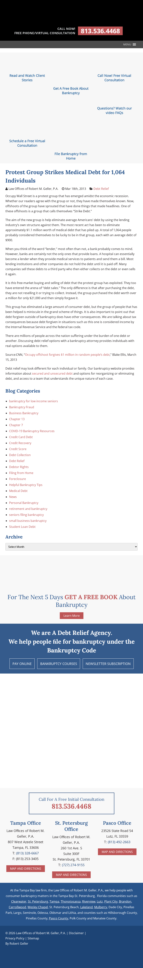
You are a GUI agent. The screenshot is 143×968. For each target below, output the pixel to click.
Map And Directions (25, 869)
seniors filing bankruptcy (26, 515)
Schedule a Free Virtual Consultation (27, 143)
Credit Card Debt (21, 437)
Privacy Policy (14, 938)
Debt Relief (101, 189)
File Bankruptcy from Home (71, 156)
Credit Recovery (20, 443)
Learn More (71, 616)
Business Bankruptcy (23, 413)
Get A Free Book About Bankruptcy (70, 90)
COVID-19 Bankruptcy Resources (32, 431)
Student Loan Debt (22, 527)
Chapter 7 (16, 425)
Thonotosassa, (71, 901)
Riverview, (89, 901)
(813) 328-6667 (27, 853)
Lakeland (86, 907)
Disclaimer (76, 933)
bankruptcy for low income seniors (33, 401)
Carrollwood (17, 907)
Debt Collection (20, 455)
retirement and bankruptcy (28, 509)
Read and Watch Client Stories (27, 77)
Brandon (125, 901)
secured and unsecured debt (52, 373)
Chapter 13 (17, 419)
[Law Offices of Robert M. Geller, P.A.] (71, 21)
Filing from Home (21, 473)
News (13, 497)
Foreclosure (17, 479)
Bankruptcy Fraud (21, 407)
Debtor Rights (19, 467)
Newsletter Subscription (108, 663)
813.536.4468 (100, 31)
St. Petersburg (38, 901)
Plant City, (111, 901)
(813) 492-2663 (119, 842)
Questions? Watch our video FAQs (114, 110)
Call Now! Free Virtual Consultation (114, 77)
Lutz (100, 901)
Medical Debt (18, 491)
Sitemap (33, 938)
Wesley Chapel (38, 907)
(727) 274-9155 (73, 865)
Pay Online (22, 663)
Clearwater (18, 901)
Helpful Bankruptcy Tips (25, 485)
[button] (127, 44)
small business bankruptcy (28, 521)
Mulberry (100, 907)
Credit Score (17, 449)
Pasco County (58, 918)
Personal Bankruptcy (23, 503)
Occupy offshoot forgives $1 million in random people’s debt (67, 355)
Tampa (54, 901)
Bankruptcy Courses (58, 663)
